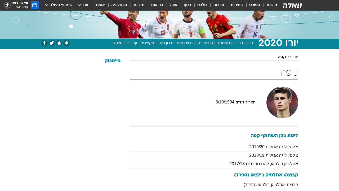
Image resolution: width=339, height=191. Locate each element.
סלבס (202, 5)
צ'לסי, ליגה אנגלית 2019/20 (273, 147)
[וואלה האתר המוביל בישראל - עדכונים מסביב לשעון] (292, 5)
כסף (187, 5)
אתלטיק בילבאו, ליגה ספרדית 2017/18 (263, 164)
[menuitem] (269, 5)
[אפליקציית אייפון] (59, 43)
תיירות (139, 5)
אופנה (100, 5)
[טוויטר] (51, 43)
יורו (295, 57)
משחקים (223, 43)
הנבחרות (206, 43)
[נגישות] (7, 5)
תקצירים (147, 43)
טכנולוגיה (119, 5)
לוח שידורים (186, 43)
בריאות (157, 5)
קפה (282, 57)
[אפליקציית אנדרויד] (66, 43)
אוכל (173, 5)
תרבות (218, 5)
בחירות (237, 5)
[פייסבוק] (44, 43)
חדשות (272, 5)
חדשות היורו (243, 43)
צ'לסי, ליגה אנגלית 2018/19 (273, 155)
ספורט (254, 5)
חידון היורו (165, 43)
